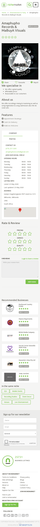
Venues (6, 402)
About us (5, 485)
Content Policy (25, 488)
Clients (22, 482)
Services (5, 482)
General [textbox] (7, 434)
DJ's (5, 391)
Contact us (24, 485)
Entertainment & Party (18, 13)
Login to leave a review (30, 259)
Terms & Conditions (9, 477)
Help (3, 488)
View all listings (7, 480)
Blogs (22, 480)
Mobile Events (17, 391)
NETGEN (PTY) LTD (25, 525)
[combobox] (20, 433)
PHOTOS (12, 139)
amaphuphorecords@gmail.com (17, 152)
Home (4, 13)
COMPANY (13, 133)
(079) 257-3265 (11, 148)
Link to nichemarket (9, 497)
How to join (6, 495)
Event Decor (26, 397)
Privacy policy (25, 477)
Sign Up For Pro (10, 505)
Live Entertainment (21, 402)
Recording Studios (10, 397)
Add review (32, 282)
